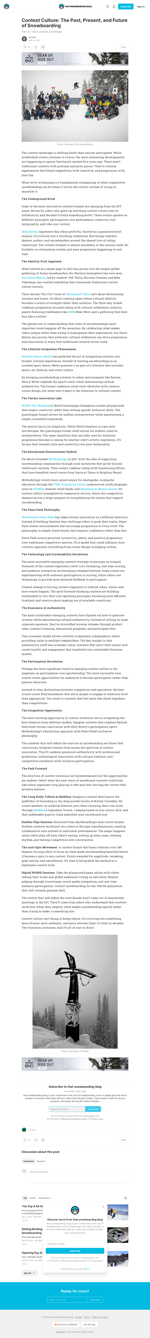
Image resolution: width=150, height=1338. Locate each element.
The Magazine (41, 405)
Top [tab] (25, 1198)
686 (70, 312)
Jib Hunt (32, 37)
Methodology (57, 459)
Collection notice (100, 1317)
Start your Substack (67, 1324)
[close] (103, 1206)
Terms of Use (89, 1257)
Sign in (141, 6)
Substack (60, 1331)
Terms (87, 1317)
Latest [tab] (33, 1198)
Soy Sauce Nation (34, 277)
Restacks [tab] (41, 1161)
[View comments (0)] (36, 47)
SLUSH (26, 405)
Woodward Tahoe (78, 294)
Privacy (78, 1317)
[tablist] (34, 1161)
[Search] (107, 6)
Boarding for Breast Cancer (98, 489)
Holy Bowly (30, 231)
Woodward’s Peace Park (38, 517)
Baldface (40, 810)
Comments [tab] (28, 1161)
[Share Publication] (114, 6)
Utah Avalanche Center (69, 484)
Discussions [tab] (44, 1198)
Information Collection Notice (74, 1260)
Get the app (89, 1324)
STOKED (38, 489)
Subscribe (125, 6)
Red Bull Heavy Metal (37, 356)
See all (27, 1273)
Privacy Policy (97, 1260)
